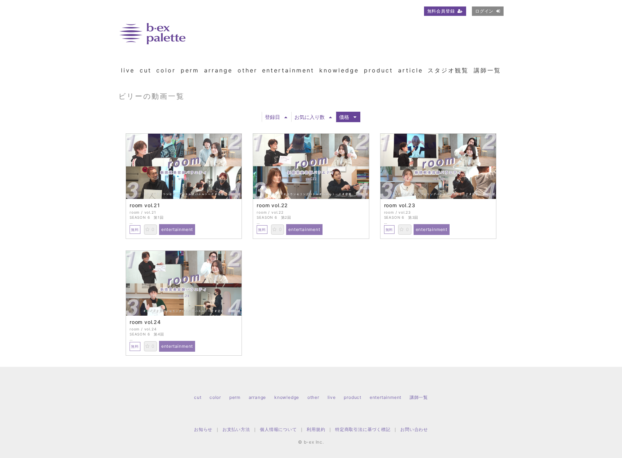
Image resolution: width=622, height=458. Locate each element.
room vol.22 (272, 205)
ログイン (484, 11)
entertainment (288, 70)
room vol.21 (145, 205)
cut (146, 70)
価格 (344, 117)
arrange (218, 70)
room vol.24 (145, 322)
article (410, 70)
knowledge (339, 70)
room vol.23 (399, 205)
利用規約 (316, 429)
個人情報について (278, 429)
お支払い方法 (236, 429)
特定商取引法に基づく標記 (363, 429)
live (128, 70)
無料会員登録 (441, 11)
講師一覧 (487, 70)
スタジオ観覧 (448, 70)
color (166, 70)
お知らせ (203, 429)
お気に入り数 (309, 117)
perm (190, 70)
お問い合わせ (414, 429)
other (247, 70)
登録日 (272, 117)
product (378, 70)
